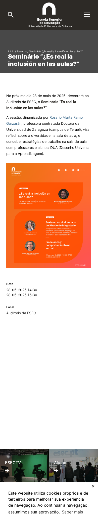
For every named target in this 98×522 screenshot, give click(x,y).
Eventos (22, 51)
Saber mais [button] (72, 511)
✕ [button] (93, 486)
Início (11, 51)
